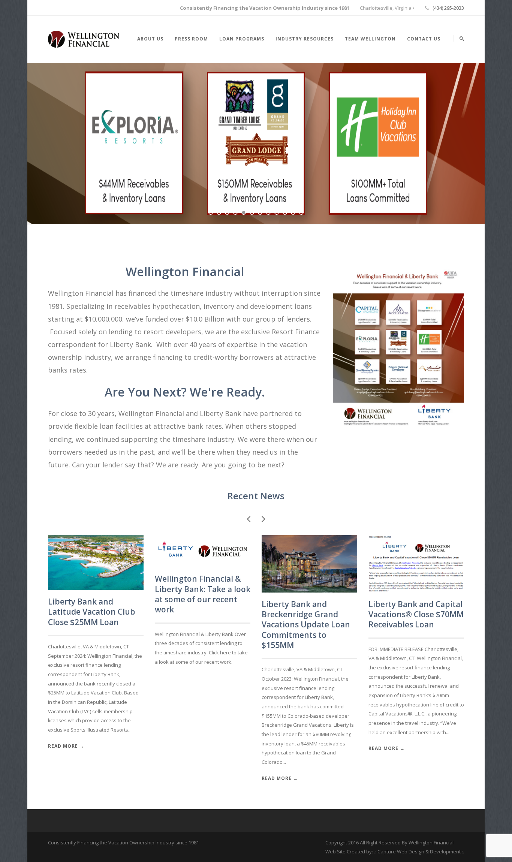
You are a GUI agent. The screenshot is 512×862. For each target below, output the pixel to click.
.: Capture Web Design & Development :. (419, 851)
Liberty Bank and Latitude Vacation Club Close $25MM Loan (91, 611)
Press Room (191, 39)
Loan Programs (241, 39)
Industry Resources (304, 39)
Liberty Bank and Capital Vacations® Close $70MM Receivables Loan (416, 614)
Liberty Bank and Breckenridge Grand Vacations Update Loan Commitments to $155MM (306, 624)
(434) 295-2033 (448, 7)
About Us (150, 39)
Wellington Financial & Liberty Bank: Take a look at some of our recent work (202, 594)
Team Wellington (370, 39)
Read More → (66, 746)
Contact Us (423, 39)
